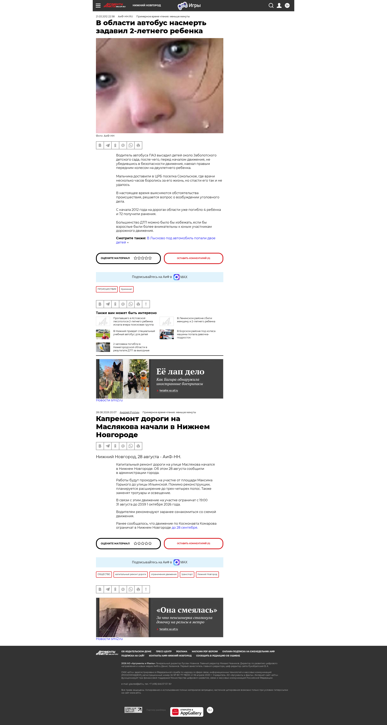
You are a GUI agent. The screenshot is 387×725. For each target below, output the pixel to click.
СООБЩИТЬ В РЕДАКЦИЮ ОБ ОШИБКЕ (218, 655)
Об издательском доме (136, 651)
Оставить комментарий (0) (193, 258)
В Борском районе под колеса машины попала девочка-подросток (196, 334)
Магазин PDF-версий (205, 651)
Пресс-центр (164, 651)
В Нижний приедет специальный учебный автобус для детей (134, 333)
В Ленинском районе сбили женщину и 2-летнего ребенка (196, 320)
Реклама (181, 651)
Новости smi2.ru (109, 400)
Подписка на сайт (132, 655)
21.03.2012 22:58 (105, 16)
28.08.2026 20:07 (106, 412)
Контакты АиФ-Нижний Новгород (170, 655)
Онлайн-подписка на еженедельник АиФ (248, 651)
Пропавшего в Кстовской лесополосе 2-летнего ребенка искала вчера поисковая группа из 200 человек (125, 323)
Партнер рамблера (156, 710)
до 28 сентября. (185, 527)
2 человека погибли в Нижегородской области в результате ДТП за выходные (131, 347)
